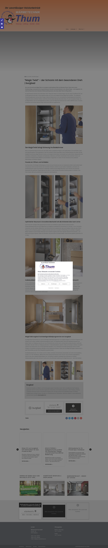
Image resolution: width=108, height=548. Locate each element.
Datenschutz (50, 288)
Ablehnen (43, 283)
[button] (2, 20)
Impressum (57, 288)
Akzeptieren (64, 283)
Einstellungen (54, 283)
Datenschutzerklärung (42, 280)
